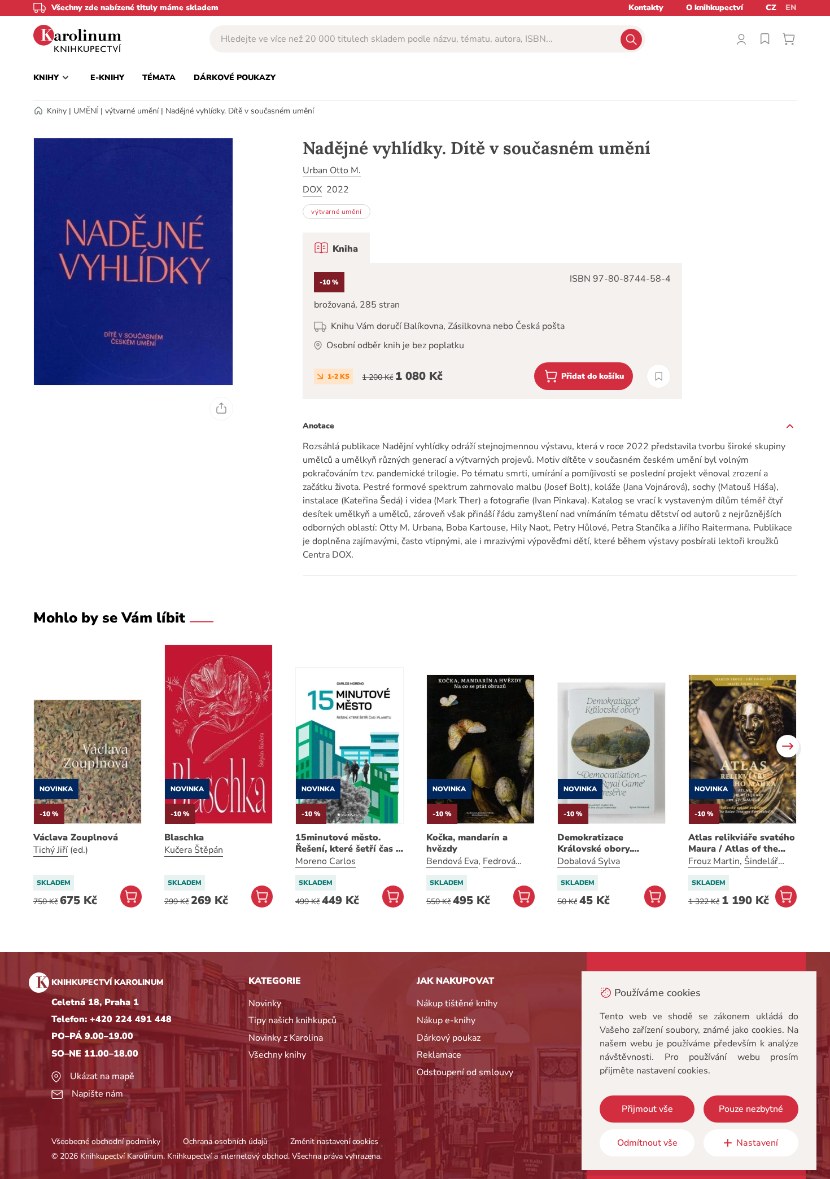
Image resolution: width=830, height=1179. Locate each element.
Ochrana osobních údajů (225, 1141)
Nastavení (757, 1143)
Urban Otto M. (332, 170)
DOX (312, 189)
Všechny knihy (277, 1055)
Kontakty (645, 7)
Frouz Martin (714, 861)
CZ (771, 7)
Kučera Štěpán (193, 850)
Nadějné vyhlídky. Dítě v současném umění (239, 111)
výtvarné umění (132, 111)
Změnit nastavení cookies (334, 1141)
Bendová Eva (452, 861)
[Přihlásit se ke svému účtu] (741, 39)
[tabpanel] (492, 331)
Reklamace (439, 1055)
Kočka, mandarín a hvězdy (467, 843)
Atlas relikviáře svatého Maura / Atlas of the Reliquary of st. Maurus (741, 843)
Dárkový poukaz (448, 1038)
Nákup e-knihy (446, 1020)
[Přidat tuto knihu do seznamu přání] (658, 376)
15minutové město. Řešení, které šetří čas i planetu (347, 843)
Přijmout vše (647, 1109)
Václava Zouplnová (75, 837)
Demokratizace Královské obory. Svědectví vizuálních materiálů (602, 843)
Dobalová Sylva (588, 861)
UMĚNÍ (85, 111)
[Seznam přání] (765, 39)
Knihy (57, 111)
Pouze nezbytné (751, 1109)
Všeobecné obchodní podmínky (105, 1141)
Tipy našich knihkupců (292, 1020)
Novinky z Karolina (285, 1038)
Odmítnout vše (647, 1143)
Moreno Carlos (325, 861)
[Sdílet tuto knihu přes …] (221, 408)
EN (791, 7)
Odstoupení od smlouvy (465, 1072)
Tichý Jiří (50, 850)
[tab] (336, 248)
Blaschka (184, 837)
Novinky (264, 1003)
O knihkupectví (714, 7)
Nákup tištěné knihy (457, 1003)
